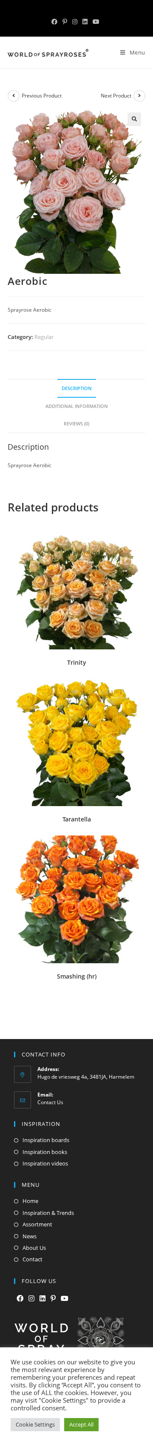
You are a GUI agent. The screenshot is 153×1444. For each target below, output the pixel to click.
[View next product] (139, 96)
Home (30, 1201)
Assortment (37, 1224)
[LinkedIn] (42, 1298)
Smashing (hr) (76, 976)
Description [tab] (77, 388)
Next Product (116, 95)
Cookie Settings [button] (35, 1424)
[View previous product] (14, 96)
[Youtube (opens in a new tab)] (96, 22)
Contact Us (50, 1102)
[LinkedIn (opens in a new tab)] (85, 22)
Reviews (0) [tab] (76, 423)
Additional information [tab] (76, 406)
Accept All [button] (81, 1424)
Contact (32, 1259)
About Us (34, 1248)
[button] (134, 119)
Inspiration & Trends (48, 1213)
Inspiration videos (45, 1163)
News (30, 1236)
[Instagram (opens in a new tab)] (75, 22)
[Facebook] (20, 1298)
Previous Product (42, 95)
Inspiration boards (46, 1140)
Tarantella (76, 819)
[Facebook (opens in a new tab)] (55, 22)
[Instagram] (31, 1298)
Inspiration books (45, 1152)
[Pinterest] (53, 1298)
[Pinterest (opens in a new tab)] (65, 22)
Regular (44, 337)
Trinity (76, 662)
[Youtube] (64, 1298)
